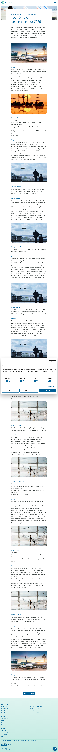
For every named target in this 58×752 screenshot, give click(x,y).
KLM (19, 314)
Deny (10, 390)
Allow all (47, 390)
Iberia (44, 677)
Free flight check (29, 693)
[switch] (22, 381)
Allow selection (29, 390)
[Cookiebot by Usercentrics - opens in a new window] (50, 360)
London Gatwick (37, 617)
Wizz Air (26, 251)
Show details (50, 386)
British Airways (15, 428)
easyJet (26, 193)
